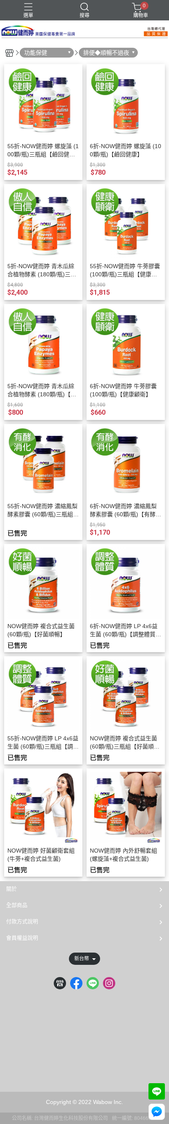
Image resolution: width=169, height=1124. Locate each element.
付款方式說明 (22, 921)
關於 (11, 889)
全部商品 (16, 905)
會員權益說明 (22, 938)
